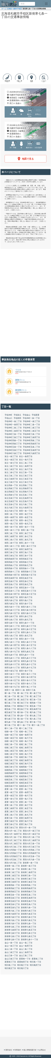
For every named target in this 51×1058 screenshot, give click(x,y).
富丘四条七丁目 (11, 495)
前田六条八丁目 (25, 600)
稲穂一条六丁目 (25, 738)
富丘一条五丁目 (11, 460)
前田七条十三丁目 (28, 626)
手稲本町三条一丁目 (13, 434)
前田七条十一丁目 (26, 623)
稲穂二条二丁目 (25, 744)
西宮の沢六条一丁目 (31, 860)
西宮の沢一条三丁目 (31, 831)
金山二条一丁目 (11, 949)
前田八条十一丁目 (26, 639)
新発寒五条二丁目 (28, 895)
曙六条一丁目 (23, 712)
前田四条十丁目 (11, 568)
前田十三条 (30, 690)
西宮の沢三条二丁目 (13, 847)
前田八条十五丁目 (28, 645)
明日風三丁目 (23, 965)
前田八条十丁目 (11, 639)
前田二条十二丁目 (12, 546)
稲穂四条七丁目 (25, 776)
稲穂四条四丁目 (11, 773)
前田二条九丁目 (25, 540)
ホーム (3, 9)
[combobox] (27, 4)
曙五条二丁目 (10, 709)
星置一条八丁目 (25, 799)
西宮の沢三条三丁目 (31, 847)
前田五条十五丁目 (28, 594)
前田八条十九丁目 (12, 652)
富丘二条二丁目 (25, 463)
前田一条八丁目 (11, 524)
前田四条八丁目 (11, 565)
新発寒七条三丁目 (28, 927)
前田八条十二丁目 (12, 642)
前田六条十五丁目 (12, 613)
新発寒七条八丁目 (12, 936)
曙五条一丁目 (35, 706)
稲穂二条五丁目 (11, 751)
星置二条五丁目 (25, 808)
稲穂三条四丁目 (25, 760)
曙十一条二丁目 (38, 725)
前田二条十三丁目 (28, 546)
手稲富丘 (17, 415)
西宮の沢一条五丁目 (31, 834)
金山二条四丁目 (25, 952)
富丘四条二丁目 (25, 485)
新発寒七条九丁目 (28, 936)
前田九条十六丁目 (12, 664)
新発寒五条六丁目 (28, 901)
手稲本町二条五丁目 (31, 431)
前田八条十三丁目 (28, 642)
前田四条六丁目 (11, 562)
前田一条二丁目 (11, 514)
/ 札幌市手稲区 (17, 9)
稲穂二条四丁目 (25, 748)
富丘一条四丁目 (25, 456)
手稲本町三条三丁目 (13, 437)
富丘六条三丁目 (11, 508)
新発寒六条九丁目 (28, 920)
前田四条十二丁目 (12, 572)
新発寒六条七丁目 (28, 917)
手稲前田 (17, 418)
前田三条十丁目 (25, 556)
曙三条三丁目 (23, 703)
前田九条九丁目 (27, 652)
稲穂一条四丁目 (25, 735)
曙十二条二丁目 (25, 728)
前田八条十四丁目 (12, 645)
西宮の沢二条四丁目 (31, 840)
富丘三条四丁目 (11, 479)
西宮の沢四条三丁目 (13, 853)
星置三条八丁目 (25, 824)
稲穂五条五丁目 (25, 783)
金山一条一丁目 (11, 943)
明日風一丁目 (35, 962)
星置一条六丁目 (25, 796)
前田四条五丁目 (25, 559)
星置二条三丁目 (25, 805)
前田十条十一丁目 (12, 674)
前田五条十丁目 (11, 588)
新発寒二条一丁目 (12, 869)
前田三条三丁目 (11, 549)
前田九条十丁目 (11, 655)
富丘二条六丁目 (25, 469)
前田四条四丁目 (11, 559)
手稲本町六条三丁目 (13, 453)
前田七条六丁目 (11, 616)
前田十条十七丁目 (12, 684)
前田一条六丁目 (11, 520)
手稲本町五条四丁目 (31, 450)
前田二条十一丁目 (26, 543)
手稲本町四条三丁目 (13, 444)
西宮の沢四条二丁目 (31, 850)
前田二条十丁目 (11, 543)
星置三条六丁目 (25, 821)
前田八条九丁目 (25, 636)
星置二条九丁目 (25, 815)
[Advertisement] (25, 46)
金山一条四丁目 (25, 946)
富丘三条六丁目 (11, 482)
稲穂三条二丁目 (25, 757)
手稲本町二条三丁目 (31, 428)
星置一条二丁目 (25, 789)
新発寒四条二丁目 (28, 885)
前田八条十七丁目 (12, 648)
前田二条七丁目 (25, 536)
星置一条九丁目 (11, 802)
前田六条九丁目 (11, 604)
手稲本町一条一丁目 (31, 418)
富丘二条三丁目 (11, 466)
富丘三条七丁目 (25, 482)
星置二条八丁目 (11, 815)
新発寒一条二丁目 (12, 866)
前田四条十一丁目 (26, 568)
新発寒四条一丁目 (12, 885)
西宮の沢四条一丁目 (13, 850)
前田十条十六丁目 (28, 680)
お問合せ (42, 1050)
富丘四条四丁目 (25, 488)
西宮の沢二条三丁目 (13, 840)
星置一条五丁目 (11, 796)
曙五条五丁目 (10, 712)
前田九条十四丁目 (12, 661)
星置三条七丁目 (11, 824)
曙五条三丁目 (23, 709)
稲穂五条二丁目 (11, 780)
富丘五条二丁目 (25, 495)
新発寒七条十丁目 (12, 940)
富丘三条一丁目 (25, 472)
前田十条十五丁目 (12, 680)
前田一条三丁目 (25, 514)
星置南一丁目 (24, 959)
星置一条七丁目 (11, 799)
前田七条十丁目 (11, 623)
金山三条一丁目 (11, 956)
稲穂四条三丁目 (25, 770)
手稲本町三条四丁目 (31, 437)
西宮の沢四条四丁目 (31, 853)
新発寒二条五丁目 (12, 876)
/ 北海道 (9, 9)
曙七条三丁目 (10, 719)
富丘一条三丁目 (11, 456)
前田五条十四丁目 (12, 594)
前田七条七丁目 (25, 616)
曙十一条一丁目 (23, 725)
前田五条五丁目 (25, 578)
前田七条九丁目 (25, 620)
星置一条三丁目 (11, 792)
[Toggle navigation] (46, 3)
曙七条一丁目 (23, 716)
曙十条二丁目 (10, 725)
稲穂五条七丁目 (25, 786)
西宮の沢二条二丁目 (31, 837)
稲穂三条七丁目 (11, 767)
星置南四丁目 (23, 962)
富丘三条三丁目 (25, 476)
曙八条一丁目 (23, 719)
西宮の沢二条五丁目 (13, 844)
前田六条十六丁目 (28, 613)
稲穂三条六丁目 (25, 764)
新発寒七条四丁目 (12, 930)
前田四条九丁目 (25, 565)
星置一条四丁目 (25, 792)
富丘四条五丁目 (11, 492)
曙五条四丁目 (35, 709)
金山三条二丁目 (25, 956)
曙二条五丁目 (23, 700)
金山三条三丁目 (11, 959)
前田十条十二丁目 (28, 674)
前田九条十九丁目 (28, 668)
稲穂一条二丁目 (25, 732)
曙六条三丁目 (10, 716)
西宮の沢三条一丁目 (31, 844)
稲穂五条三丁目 (25, 780)
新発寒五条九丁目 (12, 908)
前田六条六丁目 (25, 597)
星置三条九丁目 (11, 828)
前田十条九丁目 (11, 671)
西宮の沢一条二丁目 (13, 831)
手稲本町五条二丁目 (31, 447)
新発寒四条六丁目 (28, 892)
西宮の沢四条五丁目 (13, 856)
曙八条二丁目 (35, 719)
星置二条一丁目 (25, 802)
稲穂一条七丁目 (11, 741)
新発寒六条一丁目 (28, 908)
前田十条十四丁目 (28, 677)
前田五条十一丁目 (26, 588)
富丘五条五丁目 (11, 501)
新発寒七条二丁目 (12, 927)
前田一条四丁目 (11, 517)
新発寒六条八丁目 (12, 920)
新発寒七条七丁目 (28, 933)
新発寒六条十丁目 (12, 924)
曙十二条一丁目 (11, 728)
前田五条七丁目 (25, 581)
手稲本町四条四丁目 (31, 444)
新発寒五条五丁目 (12, 901)
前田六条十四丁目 (28, 610)
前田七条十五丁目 (28, 629)
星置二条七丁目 (25, 812)
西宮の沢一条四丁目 (13, 834)
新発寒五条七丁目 (12, 904)
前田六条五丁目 (11, 597)
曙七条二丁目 (35, 716)
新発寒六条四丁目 (12, 914)
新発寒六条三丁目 (28, 911)
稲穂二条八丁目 (25, 754)
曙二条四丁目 (10, 700)
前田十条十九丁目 (12, 687)
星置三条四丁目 (25, 818)
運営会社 (8, 1050)
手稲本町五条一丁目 (13, 447)
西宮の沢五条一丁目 (31, 856)
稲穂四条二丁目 (11, 770)
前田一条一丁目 (25, 511)
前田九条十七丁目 (28, 664)
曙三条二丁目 (10, 703)
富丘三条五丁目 (25, 479)
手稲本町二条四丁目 (13, 431)
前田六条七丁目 (11, 600)
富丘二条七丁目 (11, 472)
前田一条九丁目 (25, 524)
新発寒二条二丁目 (28, 869)
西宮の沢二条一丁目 (13, 837)
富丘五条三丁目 (11, 498)
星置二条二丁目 (11, 805)
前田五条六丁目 (11, 581)
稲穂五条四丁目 (11, 783)
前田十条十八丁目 (28, 684)
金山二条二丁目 (25, 949)
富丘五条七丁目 (11, 504)
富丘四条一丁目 (11, 485)
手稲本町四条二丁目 (31, 440)
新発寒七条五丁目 (28, 930)
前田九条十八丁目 (12, 668)
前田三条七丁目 (11, 552)
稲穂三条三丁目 (11, 760)
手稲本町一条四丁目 (13, 425)
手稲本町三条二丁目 (31, 434)
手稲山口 (8, 418)
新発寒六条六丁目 (12, 917)
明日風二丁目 (10, 965)
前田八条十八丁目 (28, 648)
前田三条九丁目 (11, 556)
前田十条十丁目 (25, 671)
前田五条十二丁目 (12, 591)
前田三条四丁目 (25, 549)
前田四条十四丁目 (12, 575)
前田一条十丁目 (11, 527)
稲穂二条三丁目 (11, 748)
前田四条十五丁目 (28, 575)
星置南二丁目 (37, 959)
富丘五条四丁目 (25, 498)
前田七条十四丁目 (12, 629)
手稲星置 (35, 415)
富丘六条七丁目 (11, 511)
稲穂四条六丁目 (11, 776)
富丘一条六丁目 (25, 460)
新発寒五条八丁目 (28, 904)
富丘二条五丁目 (11, 469)
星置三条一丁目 (11, 818)
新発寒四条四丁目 (28, 888)
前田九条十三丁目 (28, 658)
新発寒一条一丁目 (30, 863)
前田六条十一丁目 (12, 607)
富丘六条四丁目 (25, 508)
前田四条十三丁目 (28, 572)
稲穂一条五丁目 (11, 738)
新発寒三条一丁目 (28, 876)
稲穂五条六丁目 (11, 786)
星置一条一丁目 (11, 789)
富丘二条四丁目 (25, 466)
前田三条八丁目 (25, 552)
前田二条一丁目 (27, 530)
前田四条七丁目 (25, 562)
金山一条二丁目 (25, 943)
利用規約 (17, 1050)
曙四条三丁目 (23, 706)
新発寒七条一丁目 (28, 924)
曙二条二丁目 (23, 696)
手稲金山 (26, 415)
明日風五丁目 (10, 968)
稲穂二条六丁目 (25, 751)
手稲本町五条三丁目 (13, 450)
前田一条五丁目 (25, 517)
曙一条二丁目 (23, 693)
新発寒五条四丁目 (28, 898)
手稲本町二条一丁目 (31, 425)
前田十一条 (9, 690)
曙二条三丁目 (35, 696)
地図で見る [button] (28, 158)
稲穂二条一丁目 (11, 744)
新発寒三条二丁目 (12, 879)
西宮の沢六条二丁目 (13, 863)
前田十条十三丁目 (12, 677)
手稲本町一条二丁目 (13, 421)
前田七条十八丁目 (28, 632)
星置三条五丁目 (11, 821)
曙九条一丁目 (10, 722)
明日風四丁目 (35, 965)
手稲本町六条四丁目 (31, 453)
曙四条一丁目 (35, 703)
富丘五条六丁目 (25, 501)
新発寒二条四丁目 (28, 872)
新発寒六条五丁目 (28, 914)
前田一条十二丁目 (12, 530)
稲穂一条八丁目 (25, 741)
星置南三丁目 (10, 962)
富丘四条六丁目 (25, 492)
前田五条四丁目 (11, 578)
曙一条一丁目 (10, 693)
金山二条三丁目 (11, 952)
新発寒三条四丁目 (12, 882)
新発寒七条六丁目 (12, 933)
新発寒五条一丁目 (12, 895)
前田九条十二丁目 (12, 658)
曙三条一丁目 (35, 700)
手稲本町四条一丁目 (13, 440)
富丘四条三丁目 (11, 488)
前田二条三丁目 (25, 533)
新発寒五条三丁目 (12, 898)
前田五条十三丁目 (28, 591)
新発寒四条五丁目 (12, 892)
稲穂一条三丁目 (11, 735)
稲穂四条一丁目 (25, 767)
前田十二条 (20, 690)
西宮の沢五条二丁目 (13, 860)
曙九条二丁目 (23, 722)
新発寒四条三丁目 (12, 888)
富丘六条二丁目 (25, 504)
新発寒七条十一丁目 (29, 940)
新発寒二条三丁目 (12, 872)
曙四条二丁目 (10, 706)
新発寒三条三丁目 (28, 879)
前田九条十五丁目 (28, 661)
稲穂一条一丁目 (11, 732)
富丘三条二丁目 (11, 476)
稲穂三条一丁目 (11, 757)
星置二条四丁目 (11, 808)
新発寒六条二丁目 (12, 911)
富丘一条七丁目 (11, 463)
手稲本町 (8, 415)
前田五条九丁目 (25, 584)
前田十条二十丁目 (28, 687)
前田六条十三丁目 (12, 610)
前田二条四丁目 (11, 536)
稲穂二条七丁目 (11, 754)
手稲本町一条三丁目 (31, 421)
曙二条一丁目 (10, 696)
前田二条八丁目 (11, 540)
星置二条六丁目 (11, 812)
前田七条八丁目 (11, 620)
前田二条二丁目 (11, 533)
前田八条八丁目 (11, 636)
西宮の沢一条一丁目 (27, 828)
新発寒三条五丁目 (28, 882)
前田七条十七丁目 (12, 632)
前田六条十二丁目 (28, 607)
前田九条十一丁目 (26, 655)
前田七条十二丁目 (12, 626)
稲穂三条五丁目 (11, 764)
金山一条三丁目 (11, 946)
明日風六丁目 (23, 968)
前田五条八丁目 (11, 584)
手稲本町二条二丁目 (13, 428)
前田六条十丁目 (25, 604)
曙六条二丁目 (35, 712)
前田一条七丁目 (25, 520)
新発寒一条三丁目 (28, 866)
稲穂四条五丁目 (25, 773)
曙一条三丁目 (35, 693)
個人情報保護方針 (30, 1050)
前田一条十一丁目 (26, 527)
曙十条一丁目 (35, 722)
